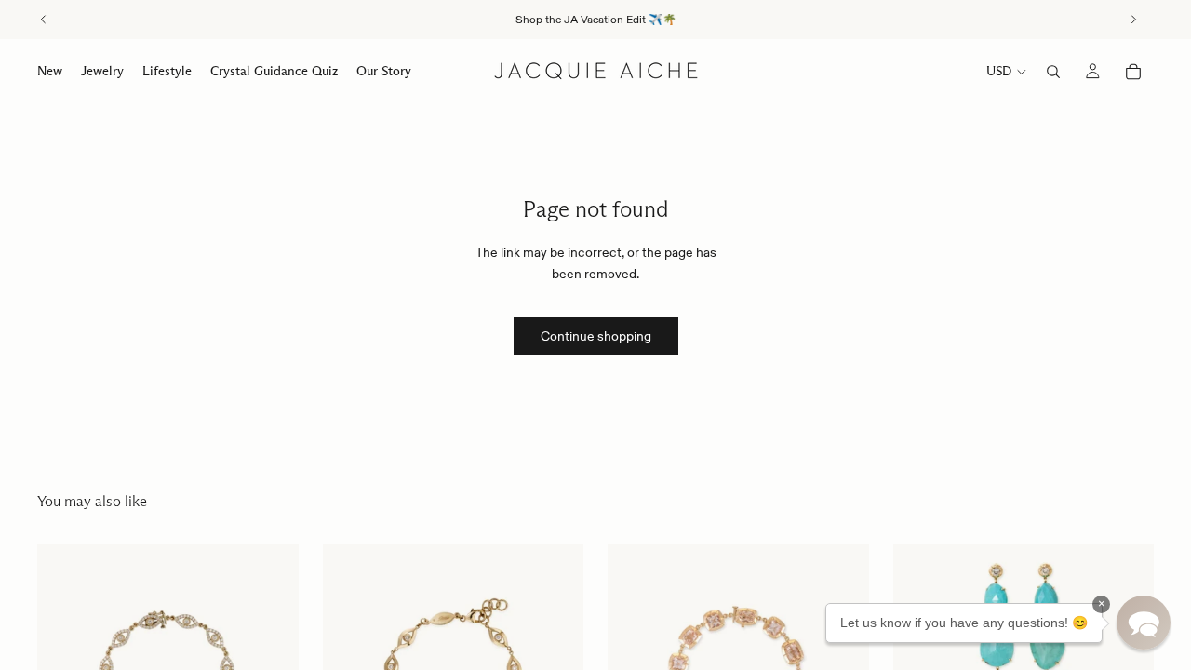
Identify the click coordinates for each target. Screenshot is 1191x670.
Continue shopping (596, 336)
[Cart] (1133, 71)
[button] (1144, 623)
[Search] (1053, 71)
